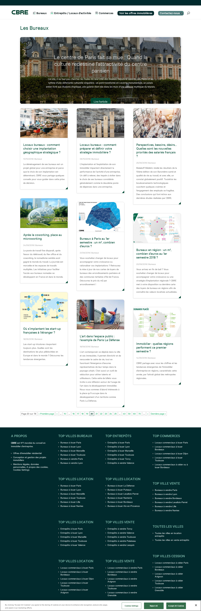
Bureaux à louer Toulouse (72, 454)
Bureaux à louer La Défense (121, 485)
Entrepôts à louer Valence (72, 544)
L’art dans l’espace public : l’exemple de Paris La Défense (100, 338)
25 (115, 413)
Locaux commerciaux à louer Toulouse (74, 584)
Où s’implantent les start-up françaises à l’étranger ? (42, 330)
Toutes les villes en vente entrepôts (172, 539)
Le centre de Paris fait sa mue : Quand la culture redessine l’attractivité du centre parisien (100, 64)
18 (82, 413)
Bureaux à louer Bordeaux (120, 501)
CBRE (13, 442)
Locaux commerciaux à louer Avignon (74, 591)
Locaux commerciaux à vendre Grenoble (122, 594)
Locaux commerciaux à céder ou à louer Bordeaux (171, 466)
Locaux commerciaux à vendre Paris (125, 567)
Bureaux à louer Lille (70, 501)
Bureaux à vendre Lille (165, 506)
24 (110, 413)
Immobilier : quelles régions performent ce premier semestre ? (154, 347)
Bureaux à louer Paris (70, 442)
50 (129, 413)
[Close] (196, 605)
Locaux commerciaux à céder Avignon (169, 575)
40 (124, 413)
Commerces (106, 13)
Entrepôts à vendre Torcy (120, 528)
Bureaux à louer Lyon (70, 446)
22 (101, 413)
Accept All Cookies (176, 605)
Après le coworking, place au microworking (42, 236)
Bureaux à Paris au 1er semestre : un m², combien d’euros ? (97, 242)
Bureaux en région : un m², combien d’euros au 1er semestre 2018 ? (153, 253)
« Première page (46, 413)
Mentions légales (21, 464)
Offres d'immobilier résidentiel (27, 453)
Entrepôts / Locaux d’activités (72, 13)
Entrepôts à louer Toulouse (73, 540)
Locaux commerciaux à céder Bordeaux (169, 568)
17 (78, 413)
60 (134, 413)
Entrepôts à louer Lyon (71, 532)
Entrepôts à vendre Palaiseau (122, 540)
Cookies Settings (21, 469)
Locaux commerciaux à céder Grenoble (169, 589)
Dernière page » (158, 413)
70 (139, 413)
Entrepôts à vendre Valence (121, 462)
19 (87, 413)
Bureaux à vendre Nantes (167, 510)
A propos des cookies (37, 466)
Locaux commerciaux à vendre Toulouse (122, 587)
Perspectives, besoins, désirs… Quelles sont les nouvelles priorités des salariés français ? (156, 150)
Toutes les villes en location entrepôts (168, 534)
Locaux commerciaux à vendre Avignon (122, 580)
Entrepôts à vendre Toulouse (122, 536)
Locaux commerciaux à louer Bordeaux (74, 573)
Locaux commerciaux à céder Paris (171, 562)
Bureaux (41, 13)
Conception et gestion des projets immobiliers (29, 459)
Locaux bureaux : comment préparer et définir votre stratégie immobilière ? (98, 148)
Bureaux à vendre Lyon (71, 462)
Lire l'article (100, 101)
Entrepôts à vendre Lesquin (121, 544)
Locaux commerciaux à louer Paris (77, 567)
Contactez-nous (170, 13)
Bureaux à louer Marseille (72, 450)
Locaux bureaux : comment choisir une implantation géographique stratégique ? (41, 148)
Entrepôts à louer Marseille (73, 536)
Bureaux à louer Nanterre (120, 497)
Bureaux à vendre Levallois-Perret (171, 502)
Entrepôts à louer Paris (71, 528)
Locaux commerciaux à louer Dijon (77, 578)
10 (65, 413)
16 (74, 413)
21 (97, 413)
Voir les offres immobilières (135, 13)
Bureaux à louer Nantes (71, 505)
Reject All (154, 605)
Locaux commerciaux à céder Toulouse (169, 582)
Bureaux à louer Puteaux (119, 489)
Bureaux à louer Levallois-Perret (123, 493)
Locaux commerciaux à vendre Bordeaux (122, 573)
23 (106, 413)
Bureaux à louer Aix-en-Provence (124, 505)
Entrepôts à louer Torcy (119, 458)
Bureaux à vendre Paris (71, 458)
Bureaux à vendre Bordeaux (168, 498)
